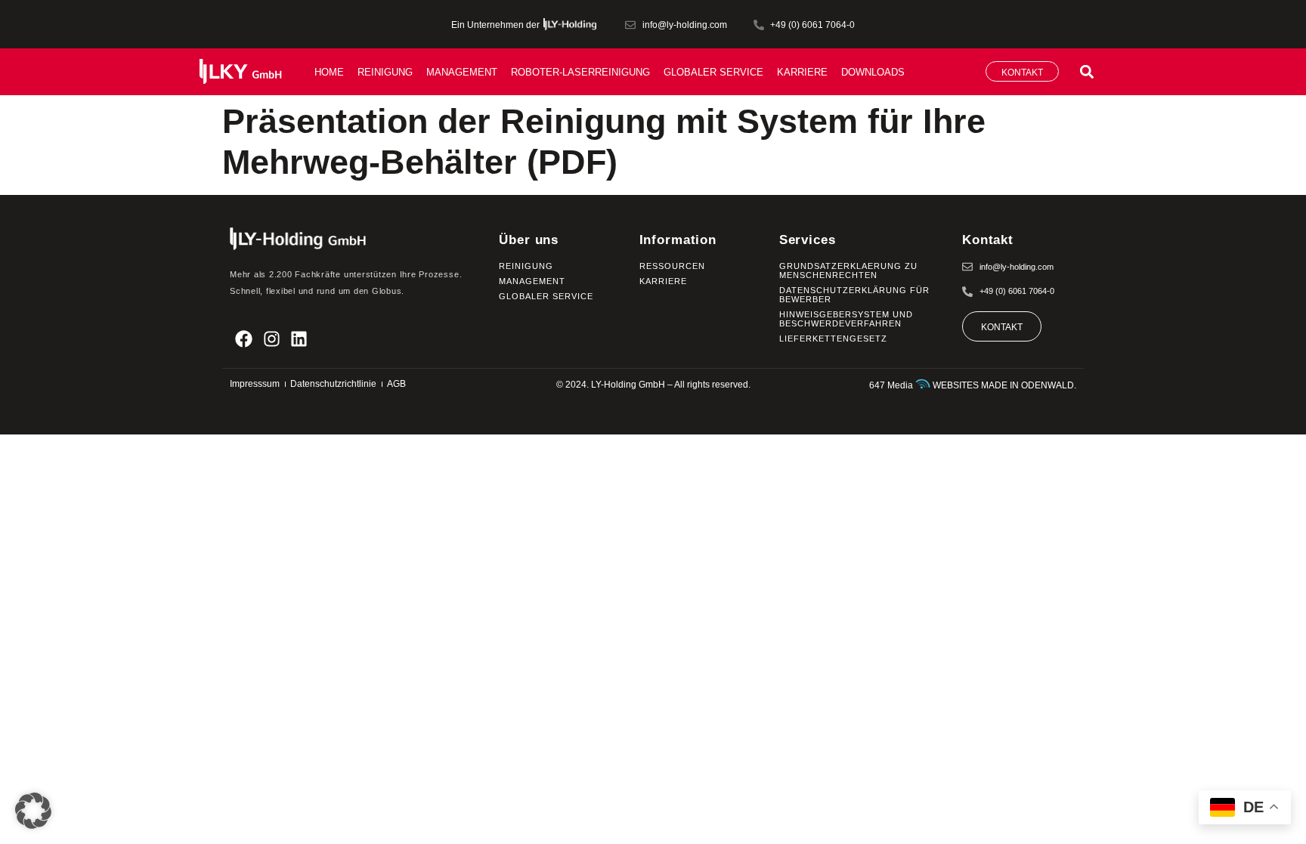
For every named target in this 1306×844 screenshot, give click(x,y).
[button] (1086, 71)
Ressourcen (672, 266)
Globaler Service (713, 72)
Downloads (873, 72)
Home (329, 72)
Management (461, 72)
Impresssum (255, 384)
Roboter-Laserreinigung (580, 72)
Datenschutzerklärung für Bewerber (854, 295)
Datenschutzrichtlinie (333, 384)
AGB (396, 384)
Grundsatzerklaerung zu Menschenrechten (848, 270)
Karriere (802, 72)
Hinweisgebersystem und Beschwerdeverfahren (846, 319)
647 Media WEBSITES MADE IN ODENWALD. (972, 385)
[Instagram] (272, 339)
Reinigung (385, 72)
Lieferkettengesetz (833, 338)
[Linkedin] (300, 339)
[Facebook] (244, 339)
